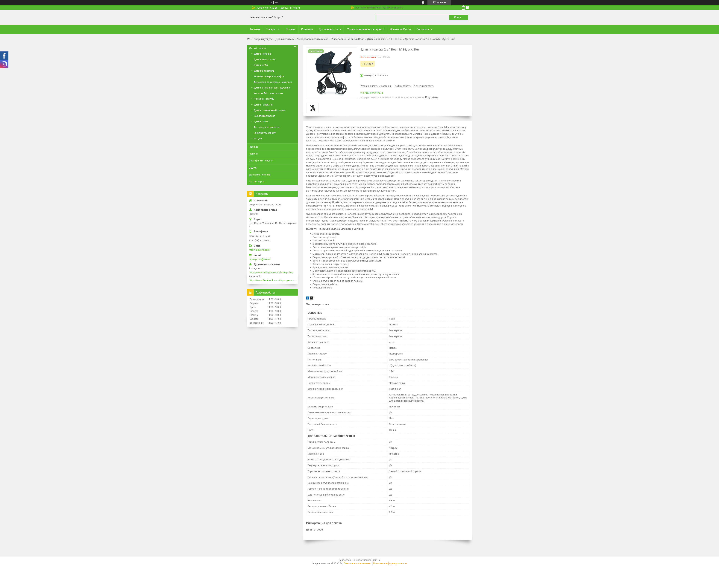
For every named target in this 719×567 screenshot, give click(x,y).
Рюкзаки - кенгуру (264, 98)
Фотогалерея (256, 181)
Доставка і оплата (330, 29)
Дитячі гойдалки (263, 104)
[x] (311, 298)
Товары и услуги (262, 39)
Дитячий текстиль (264, 70)
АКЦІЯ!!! (258, 138)
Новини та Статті (400, 29)
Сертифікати (424, 29)
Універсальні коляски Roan (347, 39)
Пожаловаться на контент (357, 563)
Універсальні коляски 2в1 (312, 39)
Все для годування (264, 115)
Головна (255, 29)
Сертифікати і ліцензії (261, 160)
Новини (253, 153)
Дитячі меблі (261, 65)
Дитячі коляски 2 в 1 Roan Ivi (384, 39)
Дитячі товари (257, 48)
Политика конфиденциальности (390, 563)
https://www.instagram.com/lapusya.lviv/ (271, 272)
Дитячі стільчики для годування (272, 87)
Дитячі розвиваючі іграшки (269, 110)
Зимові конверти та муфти (269, 76)
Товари (270, 29)
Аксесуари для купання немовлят (273, 82)
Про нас (290, 29)
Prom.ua (376, 560)
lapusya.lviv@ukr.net (260, 259)
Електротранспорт (265, 133)
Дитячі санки (261, 121)
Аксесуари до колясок (267, 127)
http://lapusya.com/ (259, 249)
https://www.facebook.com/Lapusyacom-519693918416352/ (272, 280)
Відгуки (253, 167)
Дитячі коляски (284, 39)
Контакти (307, 29)
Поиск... (458, 17)
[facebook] (307, 298)
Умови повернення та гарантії (365, 29)
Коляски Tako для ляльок (268, 93)
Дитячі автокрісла (264, 59)
